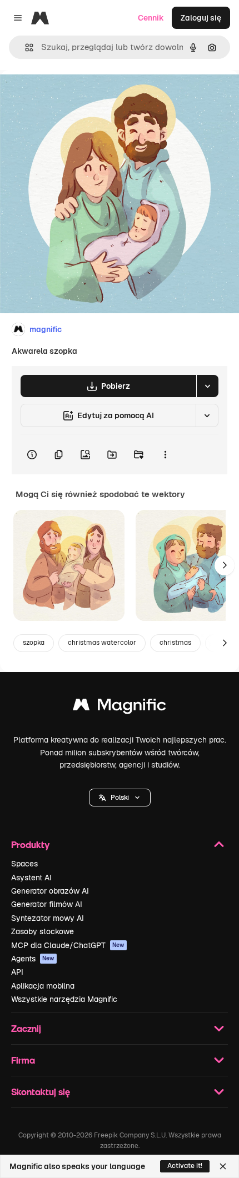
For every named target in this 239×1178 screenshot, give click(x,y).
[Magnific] (119, 707)
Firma (23, 1060)
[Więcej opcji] (165, 454)
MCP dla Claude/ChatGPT (68, 945)
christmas (175, 642)
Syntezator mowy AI (47, 918)
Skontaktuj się (40, 1091)
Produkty (30, 844)
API (17, 972)
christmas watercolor (102, 642)
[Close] (223, 1166)
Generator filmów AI (46, 904)
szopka (33, 642)
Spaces (24, 864)
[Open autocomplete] (24, 47)
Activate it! (184, 1165)
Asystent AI (31, 878)
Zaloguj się (201, 18)
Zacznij (26, 1028)
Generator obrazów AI (50, 891)
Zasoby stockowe (42, 931)
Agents (32, 959)
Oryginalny (77, 95)
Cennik (151, 18)
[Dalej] (225, 565)
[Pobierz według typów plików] (207, 386)
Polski (120, 797)
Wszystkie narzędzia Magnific (64, 999)
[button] (120, 797)
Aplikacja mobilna (42, 986)
